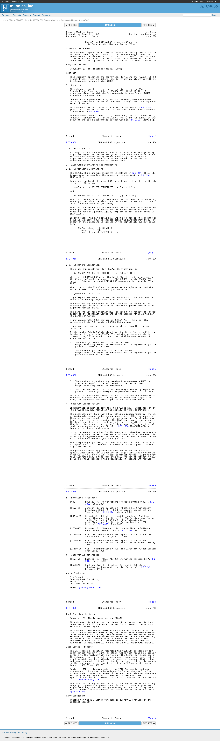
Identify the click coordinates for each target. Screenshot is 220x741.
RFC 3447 (137, 173)
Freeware (6, 15)
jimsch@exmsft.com (90, 587)
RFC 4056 (71, 142)
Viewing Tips (15, 733)
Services (27, 15)
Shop (201, 1)
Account (195, 1)
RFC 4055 (72, 25)
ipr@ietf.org (77, 692)
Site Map (5, 733)
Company (46, 15)
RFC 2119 (135, 120)
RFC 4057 (147, 25)
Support (36, 15)
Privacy (24, 733)
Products (17, 15)
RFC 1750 (123, 426)
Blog (216, 1)
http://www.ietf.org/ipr (84, 679)
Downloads (209, 1)
